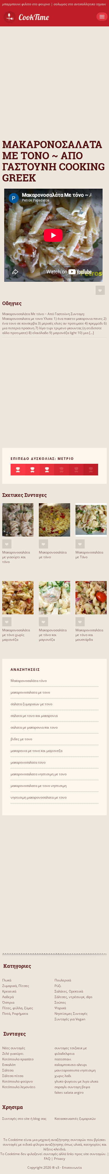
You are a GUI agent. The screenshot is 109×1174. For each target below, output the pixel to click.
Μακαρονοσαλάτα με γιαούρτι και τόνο (16, 557)
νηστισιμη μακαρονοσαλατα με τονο (39, 797)
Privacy (59, 1158)
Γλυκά (6, 980)
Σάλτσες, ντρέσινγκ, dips (73, 996)
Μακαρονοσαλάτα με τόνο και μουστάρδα (89, 635)
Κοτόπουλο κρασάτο (18, 1059)
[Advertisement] (54, 80)
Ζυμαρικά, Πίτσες (15, 985)
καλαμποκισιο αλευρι (70, 1064)
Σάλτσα (7, 1070)
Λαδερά (8, 996)
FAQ (47, 1158)
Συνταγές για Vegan (69, 1019)
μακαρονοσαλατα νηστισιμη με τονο (39, 774)
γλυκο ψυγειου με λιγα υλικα (76, 1081)
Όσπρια (8, 1002)
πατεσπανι (62, 1059)
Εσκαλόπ (9, 1064)
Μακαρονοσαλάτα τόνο (29, 680)
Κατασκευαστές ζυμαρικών (75, 1118)
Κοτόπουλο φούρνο (17, 1081)
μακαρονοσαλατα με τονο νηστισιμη (39, 785)
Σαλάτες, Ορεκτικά (68, 991)
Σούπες (60, 1002)
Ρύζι (57, 985)
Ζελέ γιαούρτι (12, 1053)
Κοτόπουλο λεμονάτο (18, 1087)
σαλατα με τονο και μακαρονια (34, 715)
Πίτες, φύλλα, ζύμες (17, 1008)
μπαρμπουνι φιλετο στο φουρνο (26, 4)
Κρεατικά (9, 991)
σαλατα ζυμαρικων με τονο (31, 704)
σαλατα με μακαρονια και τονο (34, 727)
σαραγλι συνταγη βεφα (72, 1087)
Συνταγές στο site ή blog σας (24, 1118)
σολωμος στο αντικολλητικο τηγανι (80, 4)
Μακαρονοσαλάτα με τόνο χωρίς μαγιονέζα (16, 635)
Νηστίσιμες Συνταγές (70, 1013)
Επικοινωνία (72, 1167)
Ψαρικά (60, 1008)
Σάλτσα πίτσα (12, 1075)
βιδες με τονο (21, 739)
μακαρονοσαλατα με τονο (30, 692)
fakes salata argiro (69, 1092)
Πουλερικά (62, 980)
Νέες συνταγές (13, 1048)
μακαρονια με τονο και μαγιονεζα (36, 750)
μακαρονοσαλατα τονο (28, 762)
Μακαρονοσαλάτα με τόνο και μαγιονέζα (53, 635)
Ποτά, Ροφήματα (15, 1013)
